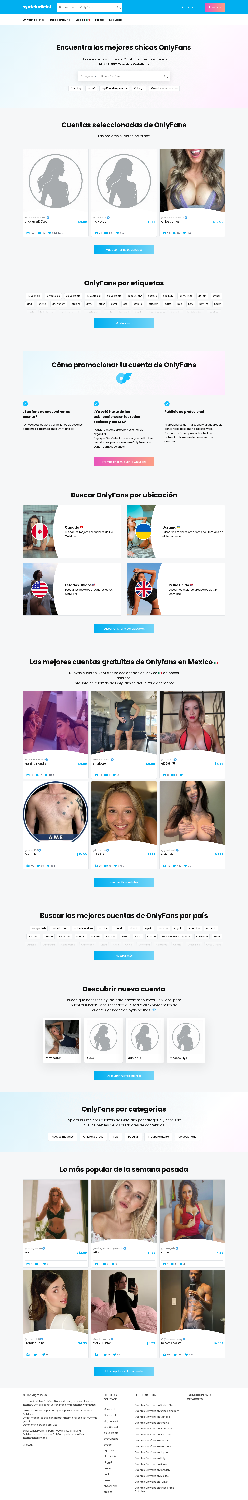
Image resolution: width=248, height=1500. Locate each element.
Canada (118, 928)
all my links (185, 296)
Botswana (202, 936)
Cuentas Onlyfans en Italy (150, 1458)
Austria (49, 936)
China (128, 944)
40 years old (114, 296)
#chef (91, 88)
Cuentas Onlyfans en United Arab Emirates (154, 1489)
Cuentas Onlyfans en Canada (152, 1417)
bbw (190, 304)
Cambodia (48, 944)
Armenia (211, 928)
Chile (116, 944)
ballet (168, 304)
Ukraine (103, 928)
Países (99, 20)
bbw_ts (203, 304)
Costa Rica (193, 944)
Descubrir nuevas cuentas (124, 1076)
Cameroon (87, 944)
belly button (47, 312)
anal (29, 304)
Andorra (163, 928)
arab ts (76, 304)
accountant (135, 296)
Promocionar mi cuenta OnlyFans (124, 462)
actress (152, 296)
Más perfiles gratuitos (124, 882)
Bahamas (64, 936)
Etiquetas (115, 20)
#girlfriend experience (114, 88)
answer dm (58, 304)
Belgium (111, 936)
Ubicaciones (187, 7)
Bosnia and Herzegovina (176, 936)
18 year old (34, 296)
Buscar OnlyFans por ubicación (124, 629)
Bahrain (80, 936)
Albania (134, 928)
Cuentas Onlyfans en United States (155, 1405)
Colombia (144, 944)
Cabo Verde (68, 944)
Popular (133, 1137)
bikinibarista (92, 312)
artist (102, 304)
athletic (138, 304)
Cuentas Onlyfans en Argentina (153, 1428)
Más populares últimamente (124, 1371)
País (115, 1137)
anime (42, 304)
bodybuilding (194, 312)
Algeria (148, 928)
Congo (177, 944)
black (138, 312)
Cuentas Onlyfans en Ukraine (152, 1422)
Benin (138, 936)
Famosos (215, 7)
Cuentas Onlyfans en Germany (153, 1446)
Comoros (161, 944)
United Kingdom (83, 928)
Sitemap (28, 1445)
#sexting (75, 88)
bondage (214, 312)
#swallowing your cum (164, 88)
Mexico (80, 20)
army (89, 304)
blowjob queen (156, 312)
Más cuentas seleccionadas (124, 250)
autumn (153, 304)
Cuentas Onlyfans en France (152, 1440)
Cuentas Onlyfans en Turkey (151, 1481)
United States (60, 928)
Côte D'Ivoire (213, 944)
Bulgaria (31, 944)
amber (216, 296)
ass (125, 304)
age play (168, 296)
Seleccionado (187, 1137)
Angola (178, 928)
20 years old (73, 296)
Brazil (217, 936)
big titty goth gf (70, 312)
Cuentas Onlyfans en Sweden (152, 1470)
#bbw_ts (139, 88)
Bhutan (151, 936)
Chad (103, 944)
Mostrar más (124, 323)
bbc (179, 304)
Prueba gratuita (59, 20)
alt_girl (202, 296)
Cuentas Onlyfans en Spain (151, 1464)
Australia (33, 936)
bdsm (217, 304)
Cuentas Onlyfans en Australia (153, 1434)
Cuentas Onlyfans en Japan (151, 1452)
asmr (114, 304)
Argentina (194, 928)
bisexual (124, 312)
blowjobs (176, 312)
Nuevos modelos (63, 1137)
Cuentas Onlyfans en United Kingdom (157, 1411)
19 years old (53, 296)
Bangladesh (39, 928)
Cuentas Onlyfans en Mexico (152, 1476)
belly (31, 312)
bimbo (109, 312)
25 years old (94, 296)
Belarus (95, 936)
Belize (125, 936)
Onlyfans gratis (33, 20)
